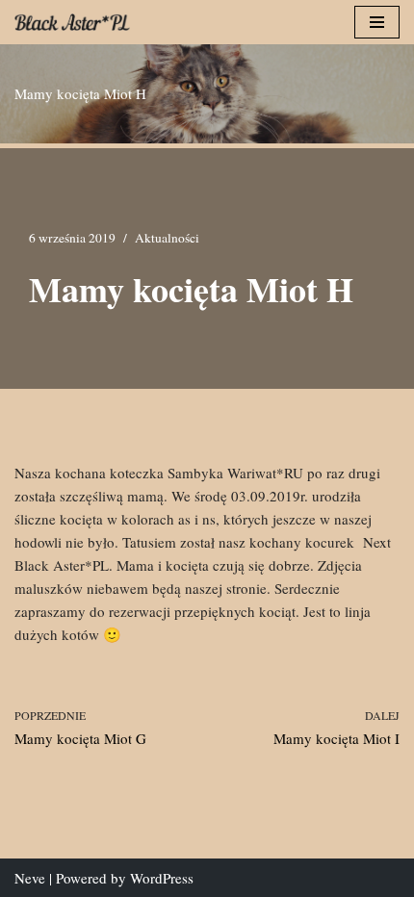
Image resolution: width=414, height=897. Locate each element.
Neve (29, 877)
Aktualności (167, 237)
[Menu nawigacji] (377, 22)
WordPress (162, 877)
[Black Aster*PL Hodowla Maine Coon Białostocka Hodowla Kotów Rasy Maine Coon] (72, 22)
